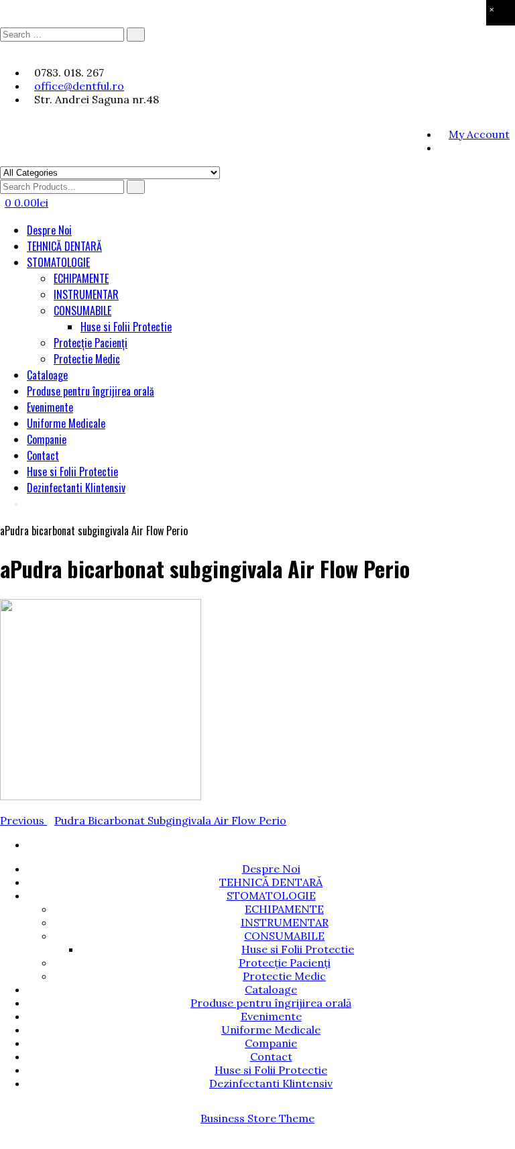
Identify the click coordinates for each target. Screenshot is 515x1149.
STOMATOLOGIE (58, 262)
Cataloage (47, 375)
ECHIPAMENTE (81, 278)
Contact (43, 455)
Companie (46, 439)
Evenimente (50, 407)
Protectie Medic (87, 359)
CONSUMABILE (82, 311)
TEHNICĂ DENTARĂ (64, 246)
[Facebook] (442, 147)
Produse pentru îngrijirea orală (90, 391)
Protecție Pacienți (90, 343)
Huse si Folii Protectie (126, 327)
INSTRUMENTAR (86, 294)
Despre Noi (49, 230)
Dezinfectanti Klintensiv (76, 488)
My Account (479, 134)
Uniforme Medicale (66, 423)
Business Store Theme (257, 1118)
